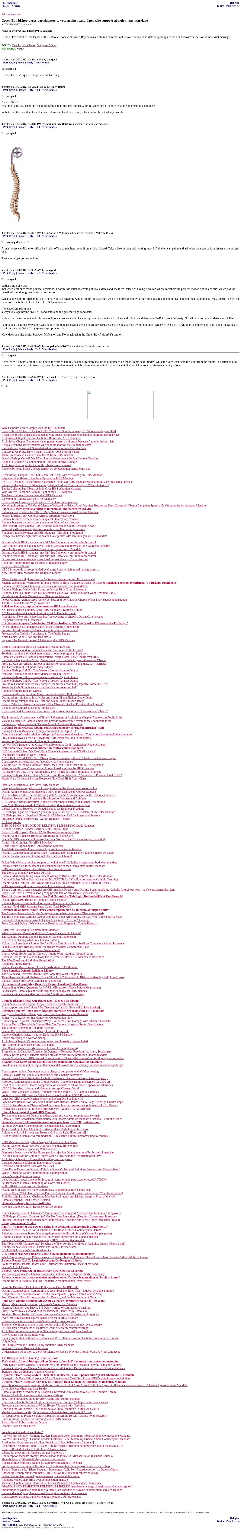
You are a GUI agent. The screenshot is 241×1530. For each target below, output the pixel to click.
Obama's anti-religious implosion (21, 1176)
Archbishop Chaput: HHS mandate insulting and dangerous (37, 1159)
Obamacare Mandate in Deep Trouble (24, 754)
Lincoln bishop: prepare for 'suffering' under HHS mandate (37, 1419)
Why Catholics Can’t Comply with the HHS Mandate (33, 427)
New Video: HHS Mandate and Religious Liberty (31, 572)
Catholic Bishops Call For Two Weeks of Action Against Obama (40, 670)
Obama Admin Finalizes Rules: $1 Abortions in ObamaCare (37, 835)
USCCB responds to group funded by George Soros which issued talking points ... (51, 569)
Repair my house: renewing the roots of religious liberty (35, 562)
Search (16, 6)
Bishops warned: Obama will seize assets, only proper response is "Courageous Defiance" (55, 711)
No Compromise (11, 822)
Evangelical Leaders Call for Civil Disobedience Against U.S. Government (46, 1108)
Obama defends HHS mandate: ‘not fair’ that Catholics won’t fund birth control (49, 542)
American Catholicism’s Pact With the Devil (28, 1166)
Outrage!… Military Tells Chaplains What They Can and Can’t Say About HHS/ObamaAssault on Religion (66, 1378)
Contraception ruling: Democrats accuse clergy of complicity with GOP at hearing (50, 1071)
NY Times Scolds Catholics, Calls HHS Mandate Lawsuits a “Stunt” (42, 609)
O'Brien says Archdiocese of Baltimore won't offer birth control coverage (45, 1327)
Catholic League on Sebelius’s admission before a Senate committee (42, 1074)
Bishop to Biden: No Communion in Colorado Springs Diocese (39, 461)
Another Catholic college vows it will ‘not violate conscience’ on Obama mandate (50, 1236)
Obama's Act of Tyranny (16, 1267)
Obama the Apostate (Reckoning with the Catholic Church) (37, 856)
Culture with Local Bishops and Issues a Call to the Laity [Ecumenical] (44, 1132)
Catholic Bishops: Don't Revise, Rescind (26, 1199)
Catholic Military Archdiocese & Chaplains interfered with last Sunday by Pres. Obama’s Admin (59, 1391)
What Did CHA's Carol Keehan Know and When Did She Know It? (42, 1098)
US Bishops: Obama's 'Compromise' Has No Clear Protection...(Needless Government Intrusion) (59, 1216)
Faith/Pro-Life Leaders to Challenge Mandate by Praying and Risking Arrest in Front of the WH (59, 1196)
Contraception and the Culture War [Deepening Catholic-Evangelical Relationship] (51, 1007)
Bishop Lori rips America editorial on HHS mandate (33, 889)
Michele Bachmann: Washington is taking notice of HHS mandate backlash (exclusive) (53, 582)
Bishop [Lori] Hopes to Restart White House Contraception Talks (40, 832)
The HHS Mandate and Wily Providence (26, 603)
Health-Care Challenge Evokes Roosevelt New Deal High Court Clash (44, 778)
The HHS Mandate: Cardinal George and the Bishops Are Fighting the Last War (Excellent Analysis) (62, 916)
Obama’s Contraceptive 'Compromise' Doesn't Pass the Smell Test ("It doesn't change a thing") (58, 1290)
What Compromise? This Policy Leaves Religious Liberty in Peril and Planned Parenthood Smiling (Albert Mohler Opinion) (75, 1257)
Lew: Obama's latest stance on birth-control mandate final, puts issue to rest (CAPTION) (54, 1179)
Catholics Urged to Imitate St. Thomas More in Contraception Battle (42, 724)
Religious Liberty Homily (17, 963)
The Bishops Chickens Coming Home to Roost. (30, 1358)
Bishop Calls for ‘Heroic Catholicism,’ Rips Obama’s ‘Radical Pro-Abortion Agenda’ (52, 704)
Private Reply (25, 62)
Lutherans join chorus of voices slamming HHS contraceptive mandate (43, 1240)
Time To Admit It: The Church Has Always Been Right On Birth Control (45, 1129)
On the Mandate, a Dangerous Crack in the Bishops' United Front (40, 626)
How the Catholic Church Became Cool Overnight (32, 1206)
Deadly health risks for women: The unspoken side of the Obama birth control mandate (53, 865)
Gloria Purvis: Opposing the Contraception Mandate (32, 845)
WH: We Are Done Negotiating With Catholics (29, 1149)
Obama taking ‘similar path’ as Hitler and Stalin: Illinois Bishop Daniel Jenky (47, 697)
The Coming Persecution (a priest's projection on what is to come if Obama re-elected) (53, 913)
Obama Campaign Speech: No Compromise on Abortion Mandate (167, 505)
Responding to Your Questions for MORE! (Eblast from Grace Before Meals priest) (51, 987)
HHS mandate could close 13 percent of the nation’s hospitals (38, 886)
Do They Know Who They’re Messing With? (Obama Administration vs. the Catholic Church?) (58, 795)
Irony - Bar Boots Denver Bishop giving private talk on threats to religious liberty (50, 893)
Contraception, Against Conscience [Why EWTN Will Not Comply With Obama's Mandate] (56, 1021)
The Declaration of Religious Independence (27, 667)
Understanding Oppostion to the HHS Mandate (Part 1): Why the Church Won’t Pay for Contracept (61, 1351)
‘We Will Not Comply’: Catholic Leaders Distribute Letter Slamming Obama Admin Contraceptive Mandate (66, 1435)
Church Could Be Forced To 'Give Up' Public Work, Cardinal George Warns (47, 953)
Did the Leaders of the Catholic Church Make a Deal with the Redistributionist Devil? (53, 1155)
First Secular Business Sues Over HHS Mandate (30, 784)
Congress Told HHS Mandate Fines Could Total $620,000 (36, 906)
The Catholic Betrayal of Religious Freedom (28, 1027)
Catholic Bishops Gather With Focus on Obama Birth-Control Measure (44, 589)
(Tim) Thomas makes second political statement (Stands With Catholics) (44, 1311)
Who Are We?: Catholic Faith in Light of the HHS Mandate (37, 491)
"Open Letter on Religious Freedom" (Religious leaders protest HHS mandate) (48, 579)
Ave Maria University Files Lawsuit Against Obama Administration (42, 849)
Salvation (51, 233)
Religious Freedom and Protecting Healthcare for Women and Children (44, 798)
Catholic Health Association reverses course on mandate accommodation (45, 586)
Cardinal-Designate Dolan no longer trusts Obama (31, 1162)
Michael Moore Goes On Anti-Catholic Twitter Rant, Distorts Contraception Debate (51, 1230)
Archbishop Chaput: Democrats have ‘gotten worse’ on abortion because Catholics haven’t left (58, 441)
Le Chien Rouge (56, 86)
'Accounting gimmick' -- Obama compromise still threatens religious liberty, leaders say (53, 1274)
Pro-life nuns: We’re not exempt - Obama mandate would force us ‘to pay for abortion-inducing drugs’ (62, 1065)
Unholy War (9, 1341)
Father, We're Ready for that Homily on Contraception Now (37, 1017)
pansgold (52, 59)
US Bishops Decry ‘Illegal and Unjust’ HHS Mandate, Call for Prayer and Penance (51, 815)
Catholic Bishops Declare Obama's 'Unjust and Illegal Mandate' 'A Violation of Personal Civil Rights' (62, 775)
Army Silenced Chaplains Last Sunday (25, 1388)
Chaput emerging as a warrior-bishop (24, 1038)
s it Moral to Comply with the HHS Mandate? (29, 498)
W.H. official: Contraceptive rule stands (25, 1186)
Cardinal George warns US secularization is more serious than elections (44, 448)
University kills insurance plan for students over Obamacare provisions (43, 529)
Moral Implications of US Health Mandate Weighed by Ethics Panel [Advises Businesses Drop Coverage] (65, 505)
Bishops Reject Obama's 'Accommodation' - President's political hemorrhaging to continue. (55, 1135)
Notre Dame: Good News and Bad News (26, 636)
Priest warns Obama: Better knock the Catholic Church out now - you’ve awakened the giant (119, 889)
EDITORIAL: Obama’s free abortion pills (26, 1250)
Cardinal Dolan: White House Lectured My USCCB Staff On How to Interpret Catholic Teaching (60, 879)
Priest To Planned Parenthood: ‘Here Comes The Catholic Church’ (41, 933)
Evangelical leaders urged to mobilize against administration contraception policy (49, 788)
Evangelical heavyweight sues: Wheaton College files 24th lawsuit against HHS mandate (54, 536)
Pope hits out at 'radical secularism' (22, 1432)
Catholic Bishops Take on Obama (22, 690)
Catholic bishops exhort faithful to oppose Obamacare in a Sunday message (46, 903)
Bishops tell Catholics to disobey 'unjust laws (28, 707)
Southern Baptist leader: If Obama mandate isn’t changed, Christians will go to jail (50, 1314)
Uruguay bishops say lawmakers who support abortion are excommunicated (47, 444)
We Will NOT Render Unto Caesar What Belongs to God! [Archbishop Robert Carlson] (54, 744)
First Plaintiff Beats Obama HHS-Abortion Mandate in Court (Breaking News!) (49, 525)
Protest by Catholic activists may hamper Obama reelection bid (39, 687)
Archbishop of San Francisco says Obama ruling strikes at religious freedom (47, 1331)
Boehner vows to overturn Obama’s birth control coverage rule (39, 1321)
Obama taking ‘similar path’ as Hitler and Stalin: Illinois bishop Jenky (43, 700)
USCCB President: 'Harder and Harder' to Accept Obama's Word (40, 1088)
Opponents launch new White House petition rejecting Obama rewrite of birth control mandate (58, 1152)
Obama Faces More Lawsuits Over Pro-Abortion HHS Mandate (40, 967)
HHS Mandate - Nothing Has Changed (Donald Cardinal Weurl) (40, 1142)
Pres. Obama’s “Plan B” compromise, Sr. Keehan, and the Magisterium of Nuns (49, 1297)
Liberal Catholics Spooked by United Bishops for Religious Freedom (43, 808)
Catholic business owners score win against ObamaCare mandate (40, 519)
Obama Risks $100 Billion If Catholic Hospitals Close (34, 899)
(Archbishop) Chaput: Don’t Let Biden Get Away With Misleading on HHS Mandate (52, 475)
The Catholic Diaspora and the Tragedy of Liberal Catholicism (39, 936)
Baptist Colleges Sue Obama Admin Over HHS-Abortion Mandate (41, 488)
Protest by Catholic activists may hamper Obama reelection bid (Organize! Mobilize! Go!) (55, 684)
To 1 (37, 89)
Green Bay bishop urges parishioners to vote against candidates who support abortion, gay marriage (61, 434)
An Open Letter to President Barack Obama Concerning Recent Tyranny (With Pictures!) (55, 1415)
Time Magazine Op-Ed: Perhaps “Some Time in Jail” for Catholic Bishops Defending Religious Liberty (63, 977)
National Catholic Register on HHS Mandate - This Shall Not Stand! (42, 532)
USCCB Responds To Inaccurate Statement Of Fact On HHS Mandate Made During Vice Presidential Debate (67, 481)
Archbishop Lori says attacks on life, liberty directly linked (36, 465)
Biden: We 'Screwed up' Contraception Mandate (30, 929)
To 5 (37, 349)
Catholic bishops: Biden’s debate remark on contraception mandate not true (46, 468)
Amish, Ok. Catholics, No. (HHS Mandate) (27, 842)
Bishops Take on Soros (15, 566)
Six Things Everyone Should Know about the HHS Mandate (38, 1344)
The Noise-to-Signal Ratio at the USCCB (26, 872)
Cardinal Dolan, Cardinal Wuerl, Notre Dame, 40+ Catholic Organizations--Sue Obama (54, 660)
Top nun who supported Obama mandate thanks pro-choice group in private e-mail (51, 1115)
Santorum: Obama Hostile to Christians (25, 1348)
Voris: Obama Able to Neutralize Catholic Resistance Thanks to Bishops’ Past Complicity (55, 1078)
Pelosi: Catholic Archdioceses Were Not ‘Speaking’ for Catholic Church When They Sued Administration (64, 599)
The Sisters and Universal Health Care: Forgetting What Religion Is (42, 974)
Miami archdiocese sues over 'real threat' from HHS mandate (37, 455)
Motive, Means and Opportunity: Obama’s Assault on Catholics (39, 1304)
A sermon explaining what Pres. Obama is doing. (31, 940)
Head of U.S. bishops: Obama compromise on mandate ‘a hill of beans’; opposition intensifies (57, 1085)
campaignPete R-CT (57, 124)
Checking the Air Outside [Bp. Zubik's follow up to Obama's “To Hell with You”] (50, 1408)
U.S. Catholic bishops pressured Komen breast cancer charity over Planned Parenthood (53, 801)
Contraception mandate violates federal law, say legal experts (38, 761)
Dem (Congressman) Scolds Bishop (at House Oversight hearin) (40, 1048)
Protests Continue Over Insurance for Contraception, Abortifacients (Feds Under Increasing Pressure (61, 1219)
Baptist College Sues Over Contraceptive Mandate (31, 980)
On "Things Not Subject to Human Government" (31, 950)
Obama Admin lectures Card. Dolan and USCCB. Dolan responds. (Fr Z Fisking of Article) (56, 882)
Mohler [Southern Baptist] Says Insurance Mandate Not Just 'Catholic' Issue (47, 1412)
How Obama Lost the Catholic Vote (23, 1334)
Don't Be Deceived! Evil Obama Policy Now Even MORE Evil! (40, 1287)
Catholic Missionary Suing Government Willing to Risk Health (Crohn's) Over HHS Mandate (57, 876)
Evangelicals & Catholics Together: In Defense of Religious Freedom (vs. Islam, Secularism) (56, 1051)
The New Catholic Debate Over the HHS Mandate (32, 495)
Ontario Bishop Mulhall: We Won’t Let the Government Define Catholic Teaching (50, 458)
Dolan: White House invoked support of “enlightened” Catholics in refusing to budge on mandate (59, 862)
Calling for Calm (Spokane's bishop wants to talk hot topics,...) (39, 731)
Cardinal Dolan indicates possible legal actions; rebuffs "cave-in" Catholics (46, 920)
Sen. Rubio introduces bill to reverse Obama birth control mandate (41, 1398)
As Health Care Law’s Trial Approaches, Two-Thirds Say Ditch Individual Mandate (51, 771)
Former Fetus (53, 377)
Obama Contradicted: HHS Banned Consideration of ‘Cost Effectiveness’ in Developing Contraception (63, 1058)
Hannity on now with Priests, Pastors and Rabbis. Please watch (39, 1247)
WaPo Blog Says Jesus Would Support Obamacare (32, 741)
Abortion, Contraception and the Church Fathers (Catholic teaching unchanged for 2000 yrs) (56, 1081)
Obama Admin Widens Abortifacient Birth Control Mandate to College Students (49, 791)
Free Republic (10, 3)
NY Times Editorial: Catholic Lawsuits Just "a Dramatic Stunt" (39, 613)
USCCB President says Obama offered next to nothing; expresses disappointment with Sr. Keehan (60, 1105)
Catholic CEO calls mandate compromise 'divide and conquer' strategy (43, 994)
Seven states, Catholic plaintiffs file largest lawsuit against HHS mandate (45, 990)
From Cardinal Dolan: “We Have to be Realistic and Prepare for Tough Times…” (50, 923)
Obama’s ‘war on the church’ (19, 1425)
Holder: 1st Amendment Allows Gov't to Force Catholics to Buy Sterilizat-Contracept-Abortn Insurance (63, 943)
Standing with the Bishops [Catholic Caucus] (28, 1371)
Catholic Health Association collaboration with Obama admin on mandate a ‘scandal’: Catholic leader (62, 1118)
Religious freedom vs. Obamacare (22, 620)
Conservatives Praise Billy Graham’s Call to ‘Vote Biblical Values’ (41, 451)
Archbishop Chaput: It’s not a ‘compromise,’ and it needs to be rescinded (45, 1041)
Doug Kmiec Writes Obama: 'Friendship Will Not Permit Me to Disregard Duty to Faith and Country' (62, 1364)
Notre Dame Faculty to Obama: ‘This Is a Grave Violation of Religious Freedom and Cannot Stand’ (61, 1169)
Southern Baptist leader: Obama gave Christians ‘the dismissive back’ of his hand (50, 1263)
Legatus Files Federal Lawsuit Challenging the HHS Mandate (38, 640)
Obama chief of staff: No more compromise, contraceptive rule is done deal (46, 1189)
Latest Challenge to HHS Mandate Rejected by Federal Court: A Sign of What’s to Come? (55, 485)
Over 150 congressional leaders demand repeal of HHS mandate (40, 1317)
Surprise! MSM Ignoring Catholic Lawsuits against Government (40, 630)
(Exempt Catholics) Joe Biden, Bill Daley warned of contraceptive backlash (46, 1307)
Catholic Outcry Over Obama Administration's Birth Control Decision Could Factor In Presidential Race (63, 1368)
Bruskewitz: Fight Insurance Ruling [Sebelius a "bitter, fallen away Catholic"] (48, 1442)
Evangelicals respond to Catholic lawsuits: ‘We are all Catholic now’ (42, 650)
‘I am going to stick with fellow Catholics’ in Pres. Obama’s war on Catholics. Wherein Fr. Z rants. (60, 1338)
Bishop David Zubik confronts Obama (24, 1422)
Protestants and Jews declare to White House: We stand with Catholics (43, 1405)
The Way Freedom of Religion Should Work (28, 960)
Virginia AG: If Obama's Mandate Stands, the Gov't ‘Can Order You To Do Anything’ (53, 765)
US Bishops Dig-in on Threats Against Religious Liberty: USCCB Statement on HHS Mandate (58, 812)
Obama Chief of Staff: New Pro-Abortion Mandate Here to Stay (40, 1145)
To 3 (37, 273)
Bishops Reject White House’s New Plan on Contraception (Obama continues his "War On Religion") (62, 1193)
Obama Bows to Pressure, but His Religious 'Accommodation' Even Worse (46, 1280)
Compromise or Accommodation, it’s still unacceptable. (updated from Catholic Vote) (52, 1294)
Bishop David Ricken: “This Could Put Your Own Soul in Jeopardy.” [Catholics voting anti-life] (59, 431)
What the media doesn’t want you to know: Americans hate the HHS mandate (48, 768)
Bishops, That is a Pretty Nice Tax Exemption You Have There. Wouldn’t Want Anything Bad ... (59, 592)
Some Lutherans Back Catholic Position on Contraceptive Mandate (41, 549)
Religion (234, 3)
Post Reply (9, 62)
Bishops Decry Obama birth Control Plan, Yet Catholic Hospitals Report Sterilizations (52, 1024)
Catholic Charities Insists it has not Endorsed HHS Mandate (37, 1034)
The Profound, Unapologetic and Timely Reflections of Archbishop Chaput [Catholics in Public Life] (62, 717)
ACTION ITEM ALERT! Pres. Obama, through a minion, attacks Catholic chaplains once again (59, 758)
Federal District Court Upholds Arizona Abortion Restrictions (38, 515)
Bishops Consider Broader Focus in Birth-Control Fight (35, 829)
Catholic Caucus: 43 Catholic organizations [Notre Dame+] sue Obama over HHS (50, 656)
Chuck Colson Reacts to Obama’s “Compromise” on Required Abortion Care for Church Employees (61, 1213)
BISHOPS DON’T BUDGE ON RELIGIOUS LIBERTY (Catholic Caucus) (48, 825)
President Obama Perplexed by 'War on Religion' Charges (36, 818)
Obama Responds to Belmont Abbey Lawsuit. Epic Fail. (35, 1031)
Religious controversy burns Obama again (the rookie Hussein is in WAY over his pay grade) (57, 1233)
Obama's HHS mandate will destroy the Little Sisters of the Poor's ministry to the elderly (54, 839)
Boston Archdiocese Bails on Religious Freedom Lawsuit (36, 646)
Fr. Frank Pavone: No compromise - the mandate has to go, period (41, 1125)
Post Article (232, 6)
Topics (220, 6)
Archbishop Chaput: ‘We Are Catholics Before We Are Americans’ (41, 438)
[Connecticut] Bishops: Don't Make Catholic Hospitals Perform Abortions (45, 694)
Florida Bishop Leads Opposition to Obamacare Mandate (35, 596)
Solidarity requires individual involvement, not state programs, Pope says (45, 653)
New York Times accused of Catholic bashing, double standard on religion (46, 805)
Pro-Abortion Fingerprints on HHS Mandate (28, 1044)
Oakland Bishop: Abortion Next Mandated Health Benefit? (37, 673)
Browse (6, 6)
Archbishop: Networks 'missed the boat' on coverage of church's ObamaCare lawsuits (52, 616)
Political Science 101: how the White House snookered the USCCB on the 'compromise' (54, 1095)
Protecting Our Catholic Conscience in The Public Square (36, 633)
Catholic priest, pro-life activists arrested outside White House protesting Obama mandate (54, 1054)
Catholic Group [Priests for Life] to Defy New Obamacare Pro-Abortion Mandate (50, 512)
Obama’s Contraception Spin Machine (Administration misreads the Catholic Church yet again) (58, 852)
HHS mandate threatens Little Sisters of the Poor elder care (36, 869)
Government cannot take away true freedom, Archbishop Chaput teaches (45, 559)
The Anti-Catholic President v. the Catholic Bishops (32, 1395)
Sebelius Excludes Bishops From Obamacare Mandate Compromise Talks (45, 946)
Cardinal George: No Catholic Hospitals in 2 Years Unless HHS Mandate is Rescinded (53, 957)
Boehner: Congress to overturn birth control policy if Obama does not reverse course (52, 1324)
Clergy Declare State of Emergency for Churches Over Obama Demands (45, 1014)
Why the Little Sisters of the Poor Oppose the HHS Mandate (37, 478)
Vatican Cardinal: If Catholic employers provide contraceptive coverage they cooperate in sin (56, 720)
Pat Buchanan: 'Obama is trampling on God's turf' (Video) (36, 1182)
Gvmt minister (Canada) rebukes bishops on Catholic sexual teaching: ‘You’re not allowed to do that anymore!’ (67, 734)
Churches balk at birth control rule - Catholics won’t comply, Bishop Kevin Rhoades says (55, 1402)
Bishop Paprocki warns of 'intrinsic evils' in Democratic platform (40, 502)
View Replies (42, 62)
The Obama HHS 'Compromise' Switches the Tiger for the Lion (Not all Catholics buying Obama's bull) (63, 1243)
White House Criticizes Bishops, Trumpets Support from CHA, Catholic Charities (50, 1091)
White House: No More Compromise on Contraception (34, 1172)
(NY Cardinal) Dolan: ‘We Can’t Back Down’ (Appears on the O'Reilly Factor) (49, 751)
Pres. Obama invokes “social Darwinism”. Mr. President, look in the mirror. (46, 737)
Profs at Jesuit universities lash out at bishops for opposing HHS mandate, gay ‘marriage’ (54, 663)
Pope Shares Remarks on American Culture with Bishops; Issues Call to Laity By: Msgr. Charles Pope (62, 1102)
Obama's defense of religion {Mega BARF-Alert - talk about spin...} (42, 1004)
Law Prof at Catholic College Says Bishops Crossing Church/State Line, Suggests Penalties (56, 545)
